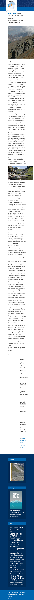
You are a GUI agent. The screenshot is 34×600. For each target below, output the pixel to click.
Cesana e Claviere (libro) (23, 440)
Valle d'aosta (20, 584)
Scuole (17, 580)
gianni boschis (15, 555)
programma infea (13, 567)
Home (9, 13)
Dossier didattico (13, 542)
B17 (11, 531)
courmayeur (13, 540)
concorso (18, 538)
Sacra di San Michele (17, 574)
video (22, 447)
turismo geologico (13, 584)
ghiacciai (20, 549)
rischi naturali (13, 571)
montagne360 (20, 561)
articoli (11, 529)
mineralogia (15, 561)
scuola (12, 580)
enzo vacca (20, 542)
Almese (20, 527)
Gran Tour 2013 (18, 557)
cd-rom (23, 445)
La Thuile (21, 559)
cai (12, 531)
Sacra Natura (17, 578)
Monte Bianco (14, 563)
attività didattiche (17, 529)
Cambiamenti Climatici (16, 535)
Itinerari (14, 13)
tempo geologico (19, 582)
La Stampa (16, 559)
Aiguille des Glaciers (14, 527)
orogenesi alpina (18, 565)
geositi (15, 549)
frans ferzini (15, 544)
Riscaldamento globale (17, 569)
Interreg (11, 559)
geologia (12, 546)
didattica (19, 540)
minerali (11, 561)
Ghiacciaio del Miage (15, 551)
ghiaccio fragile (16, 553)
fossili (11, 544)
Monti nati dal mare (22, 417)
